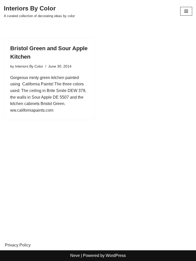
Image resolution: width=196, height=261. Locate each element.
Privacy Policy (18, 245)
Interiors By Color (29, 66)
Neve (75, 255)
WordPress (116, 255)
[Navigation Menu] (186, 11)
